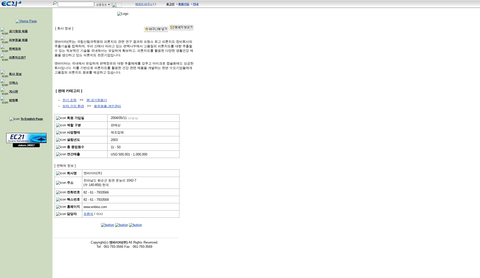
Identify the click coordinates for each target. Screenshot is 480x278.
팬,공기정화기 (96, 100)
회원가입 (183, 4)
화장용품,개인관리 (107, 106)
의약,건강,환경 (73, 106)
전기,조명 (69, 100)
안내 (195, 4)
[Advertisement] (26, 184)
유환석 (88, 214)
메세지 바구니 (143, 4)
